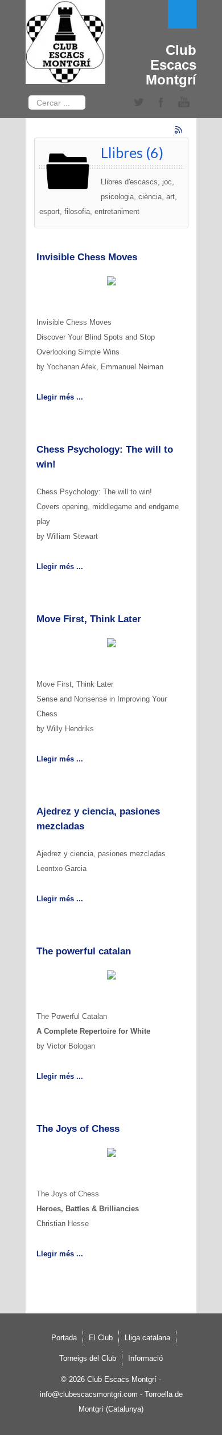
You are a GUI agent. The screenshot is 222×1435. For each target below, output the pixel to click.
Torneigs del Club (87, 1358)
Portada (64, 1337)
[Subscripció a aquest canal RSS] (179, 130)
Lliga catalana (147, 1337)
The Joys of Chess (78, 1128)
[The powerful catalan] (111, 977)
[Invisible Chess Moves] (111, 283)
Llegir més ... (59, 397)
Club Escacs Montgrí (171, 64)
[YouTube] (183, 102)
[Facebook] (161, 102)
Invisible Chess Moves (86, 257)
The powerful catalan (83, 951)
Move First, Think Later (88, 619)
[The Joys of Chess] (111, 1154)
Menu (182, 14)
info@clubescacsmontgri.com (89, 1394)
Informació (145, 1358)
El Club (101, 1337)
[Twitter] (138, 102)
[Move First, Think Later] (111, 644)
